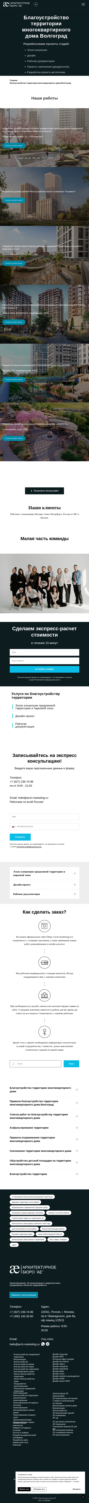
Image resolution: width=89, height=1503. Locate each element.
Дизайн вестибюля (61, 1362)
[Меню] (83, 4)
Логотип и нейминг (21, 1433)
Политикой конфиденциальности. (48, 680)
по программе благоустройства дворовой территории (32, 1197)
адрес (14, 1245)
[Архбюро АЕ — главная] (16, 4)
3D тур (55, 1418)
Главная (13, 80)
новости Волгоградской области (50, 1234)
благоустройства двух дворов (53, 1229)
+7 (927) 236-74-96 (21, 781)
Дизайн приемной (60, 1369)
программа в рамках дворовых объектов (27, 1213)
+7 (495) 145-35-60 (21, 1316)
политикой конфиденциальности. (29, 847)
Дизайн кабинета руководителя (66, 1376)
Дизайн (56, 1354)
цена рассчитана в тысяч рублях (24, 1229)
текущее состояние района (58, 1213)
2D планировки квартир (63, 1432)
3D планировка (59, 1415)
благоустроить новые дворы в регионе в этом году (31, 1223)
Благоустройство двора (24, 1364)
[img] (47, 1344)
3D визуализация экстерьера (65, 1398)
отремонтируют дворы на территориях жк (28, 1218)
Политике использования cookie (28, 1484)
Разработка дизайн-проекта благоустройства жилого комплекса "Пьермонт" (39, 191)
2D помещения (59, 1424)
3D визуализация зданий (63, 1413)
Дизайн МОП (58, 1357)
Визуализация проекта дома (65, 1406)
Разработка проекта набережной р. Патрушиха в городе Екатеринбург (36, 365)
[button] (24, 1295)
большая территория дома (22, 1234)
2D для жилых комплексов (64, 1422)
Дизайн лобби (59, 1379)
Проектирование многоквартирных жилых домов (24, 1410)
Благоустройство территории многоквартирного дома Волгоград (40, 83)
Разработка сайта (20, 1440)
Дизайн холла (58, 1374)
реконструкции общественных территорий (28, 1239)
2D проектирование (61, 1435)
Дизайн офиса (59, 1364)
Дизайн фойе (58, 1371)
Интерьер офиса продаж (63, 1359)
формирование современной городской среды (30, 1207)
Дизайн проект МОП (61, 1381)
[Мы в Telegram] (36, 4)
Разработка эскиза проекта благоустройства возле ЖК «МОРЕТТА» (35, 424)
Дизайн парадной (60, 1366)
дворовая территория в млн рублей (25, 1202)
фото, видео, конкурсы (58, 1239)
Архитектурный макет (22, 1420)
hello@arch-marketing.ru (33, 797)
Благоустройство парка (24, 1367)
